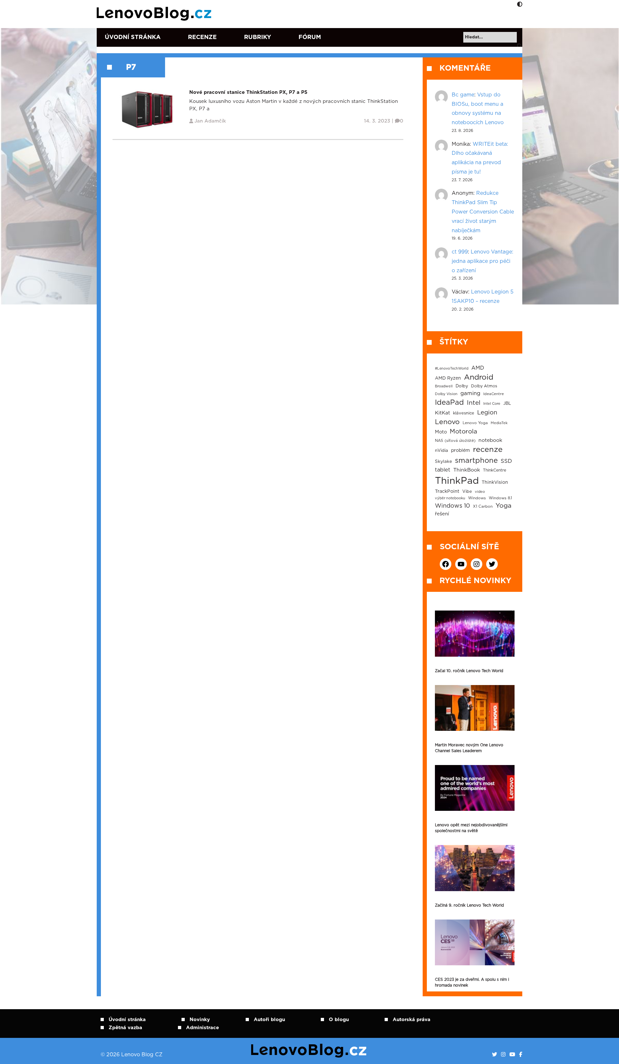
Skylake (443, 461)
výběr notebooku (450, 498)
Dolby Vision (446, 394)
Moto (441, 432)
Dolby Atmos (484, 386)
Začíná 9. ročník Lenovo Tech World (469, 905)
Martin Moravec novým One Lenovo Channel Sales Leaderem (469, 748)
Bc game (463, 94)
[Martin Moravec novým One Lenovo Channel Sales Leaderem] (475, 708)
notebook (490, 440)
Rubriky (257, 37)
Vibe (467, 492)
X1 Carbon (483, 506)
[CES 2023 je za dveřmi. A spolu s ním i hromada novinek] (475, 942)
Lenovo (447, 422)
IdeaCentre (493, 394)
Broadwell (444, 386)
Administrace (202, 1027)
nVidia (441, 450)
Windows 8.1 (500, 498)
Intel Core (491, 403)
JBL (507, 404)
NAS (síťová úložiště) (455, 441)
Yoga (503, 505)
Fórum (310, 37)
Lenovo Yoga (475, 423)
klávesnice (463, 413)
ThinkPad (457, 481)
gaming (470, 393)
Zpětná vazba (125, 1027)
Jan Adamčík (210, 121)
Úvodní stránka (133, 37)
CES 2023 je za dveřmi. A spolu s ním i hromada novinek (472, 982)
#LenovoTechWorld (451, 368)
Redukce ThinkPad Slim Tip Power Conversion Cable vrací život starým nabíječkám (483, 212)
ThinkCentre (494, 470)
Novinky (200, 1019)
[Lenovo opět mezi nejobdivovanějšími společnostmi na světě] (475, 788)
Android (478, 377)
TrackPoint (447, 491)
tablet (442, 469)
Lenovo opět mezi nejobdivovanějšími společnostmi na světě (471, 828)
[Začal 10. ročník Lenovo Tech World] (475, 633)
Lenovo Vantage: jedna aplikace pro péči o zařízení (482, 261)
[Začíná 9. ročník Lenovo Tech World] (475, 868)
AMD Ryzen (448, 378)
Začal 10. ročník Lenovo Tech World (469, 671)
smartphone (476, 460)
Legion (487, 413)
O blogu (339, 1019)
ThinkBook (466, 469)
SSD (506, 461)
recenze (488, 449)
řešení (442, 514)
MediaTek (499, 423)
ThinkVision (495, 482)
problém (460, 450)
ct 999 (460, 251)
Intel (473, 403)
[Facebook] (520, 1054)
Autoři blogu (269, 1019)
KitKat (442, 413)
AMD (477, 368)
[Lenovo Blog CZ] (155, 13)
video (480, 491)
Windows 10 (452, 506)
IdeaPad (449, 402)
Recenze (202, 37)
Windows (477, 498)
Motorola (463, 432)
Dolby (462, 386)
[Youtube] (512, 1054)
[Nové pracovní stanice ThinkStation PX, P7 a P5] (147, 109)
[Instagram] (503, 1054)
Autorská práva (411, 1019)
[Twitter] (494, 1054)
